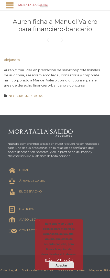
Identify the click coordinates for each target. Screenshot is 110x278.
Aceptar (61, 265)
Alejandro (12, 60)
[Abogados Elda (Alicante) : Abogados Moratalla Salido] (33, 5)
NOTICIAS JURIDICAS (25, 96)
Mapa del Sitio (99, 270)
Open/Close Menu (9, 5)
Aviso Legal (8, 270)
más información (59, 259)
